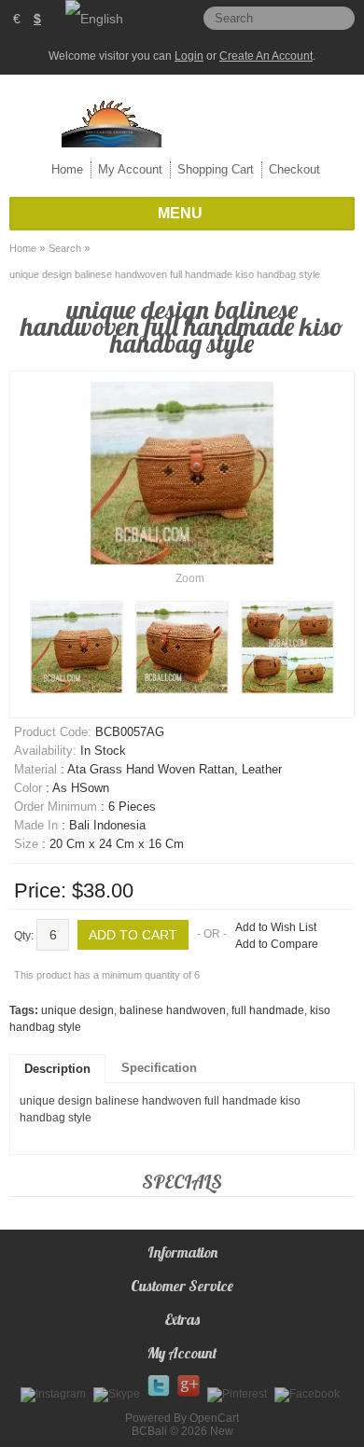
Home (67, 169)
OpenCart (214, 1418)
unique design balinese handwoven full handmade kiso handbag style (164, 274)
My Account (130, 169)
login (189, 56)
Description (57, 1069)
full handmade (267, 1010)
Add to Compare (276, 944)
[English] (94, 18)
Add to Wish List (275, 927)
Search (65, 248)
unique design (77, 1010)
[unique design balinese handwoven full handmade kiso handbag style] (76, 647)
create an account (266, 56)
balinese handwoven (172, 1010)
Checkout (294, 169)
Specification (159, 1068)
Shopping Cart (215, 169)
